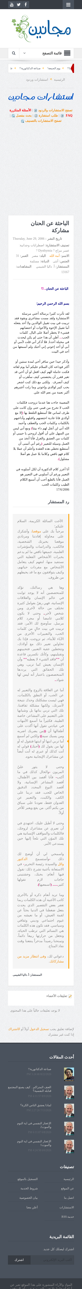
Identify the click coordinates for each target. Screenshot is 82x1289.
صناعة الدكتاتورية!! (42, 68)
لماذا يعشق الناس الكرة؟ (35, 1105)
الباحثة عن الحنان (57, 288)
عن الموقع (67, 1188)
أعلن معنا (32, 1207)
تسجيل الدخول (39, 1029)
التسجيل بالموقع (28, 1179)
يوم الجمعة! (66, 68)
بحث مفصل (24, 115)
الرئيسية (69, 1179)
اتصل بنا (69, 1197)
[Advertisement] (41, 169)
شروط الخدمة (29, 1188)
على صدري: (18, 68)
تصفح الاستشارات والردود (55, 110)
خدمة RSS (68, 1216)
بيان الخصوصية (28, 1197)
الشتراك (14, 1029)
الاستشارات (66, 1207)
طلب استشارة (48, 115)
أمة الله (54, 256)
